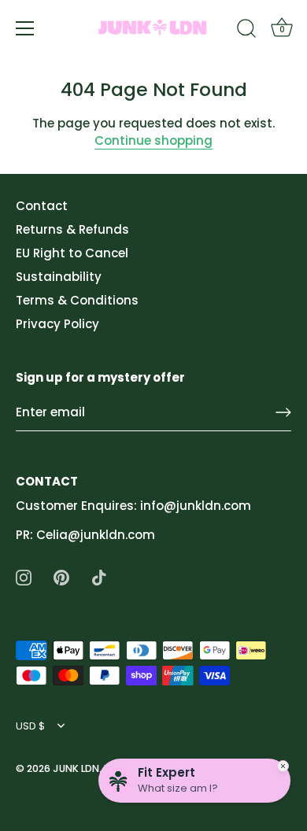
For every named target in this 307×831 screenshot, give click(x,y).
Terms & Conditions (77, 300)
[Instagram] (23, 576)
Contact (42, 206)
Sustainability (59, 276)
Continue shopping (153, 140)
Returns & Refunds (72, 229)
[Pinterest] (61, 576)
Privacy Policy (57, 324)
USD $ (30, 726)
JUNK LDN (76, 768)
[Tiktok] (99, 576)
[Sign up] (283, 412)
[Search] (246, 30)
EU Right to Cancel (72, 253)
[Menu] (25, 28)
